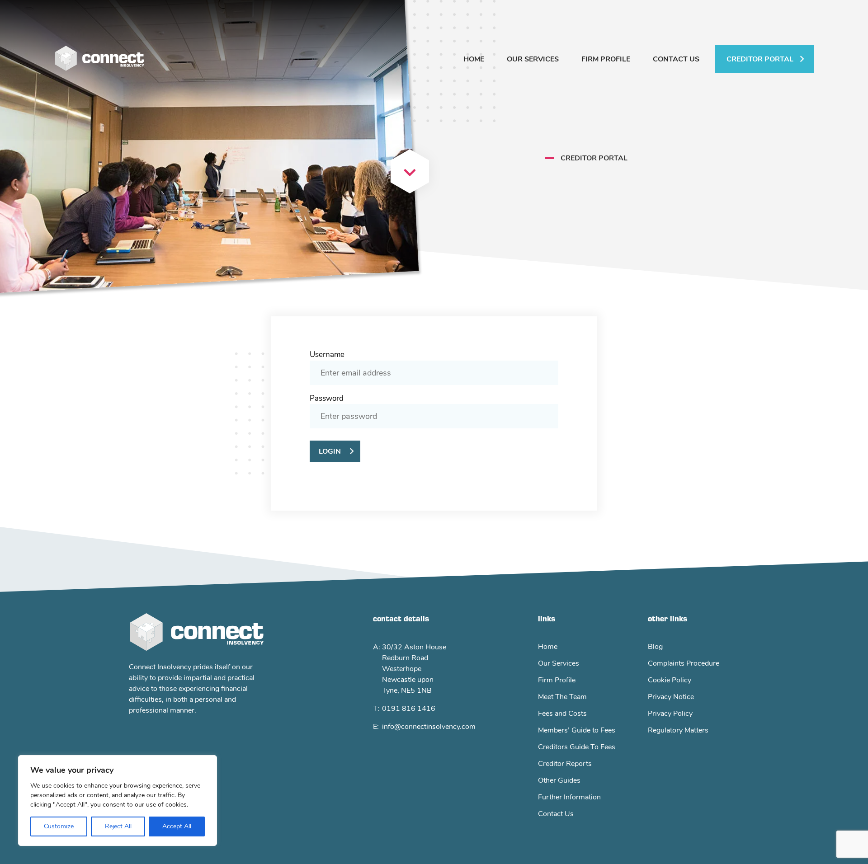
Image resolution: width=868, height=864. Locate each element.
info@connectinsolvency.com (429, 727)
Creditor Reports (565, 764)
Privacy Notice (671, 697)
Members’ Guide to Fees (576, 730)
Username (327, 354)
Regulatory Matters (678, 730)
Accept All (176, 826)
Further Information (569, 797)
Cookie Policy (669, 680)
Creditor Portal (759, 59)
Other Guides (559, 780)
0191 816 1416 (408, 709)
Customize (59, 826)
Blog (655, 647)
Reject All (118, 826)
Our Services (533, 59)
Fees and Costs (562, 713)
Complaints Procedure (683, 663)
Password (327, 398)
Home (473, 59)
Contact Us (676, 59)
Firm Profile (605, 59)
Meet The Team (562, 697)
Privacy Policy (670, 713)
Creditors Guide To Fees (576, 747)
